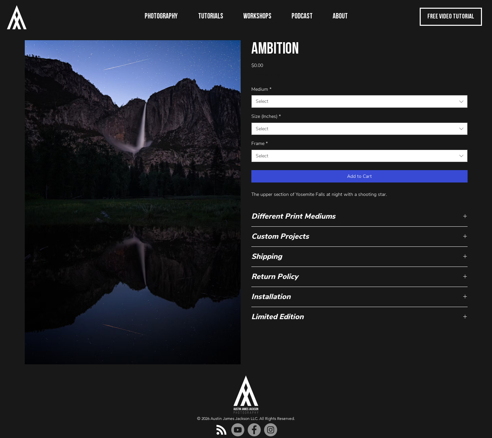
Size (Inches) (266, 116)
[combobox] (359, 101)
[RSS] (221, 429)
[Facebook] (254, 429)
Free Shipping (265, 74)
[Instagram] (270, 429)
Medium (261, 89)
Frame (259, 143)
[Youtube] (237, 429)
